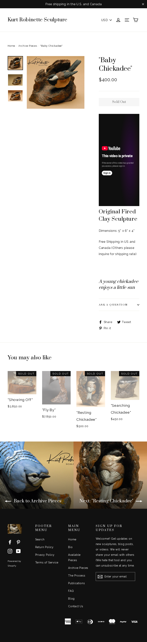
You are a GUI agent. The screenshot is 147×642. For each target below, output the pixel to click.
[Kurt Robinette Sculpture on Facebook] (10, 542)
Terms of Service (46, 562)
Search (40, 539)
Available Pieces (74, 557)
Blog (71, 598)
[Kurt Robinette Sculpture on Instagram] (10, 551)
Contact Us (75, 606)
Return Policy (44, 547)
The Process (76, 575)
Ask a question (113, 304)
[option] (55, 82)
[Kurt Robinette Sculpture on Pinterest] (18, 542)
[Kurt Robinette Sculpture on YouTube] (18, 551)
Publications (76, 583)
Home (11, 45)
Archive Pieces (27, 45)
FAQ (71, 590)
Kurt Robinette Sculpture (37, 20)
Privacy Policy (45, 554)
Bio (70, 547)
